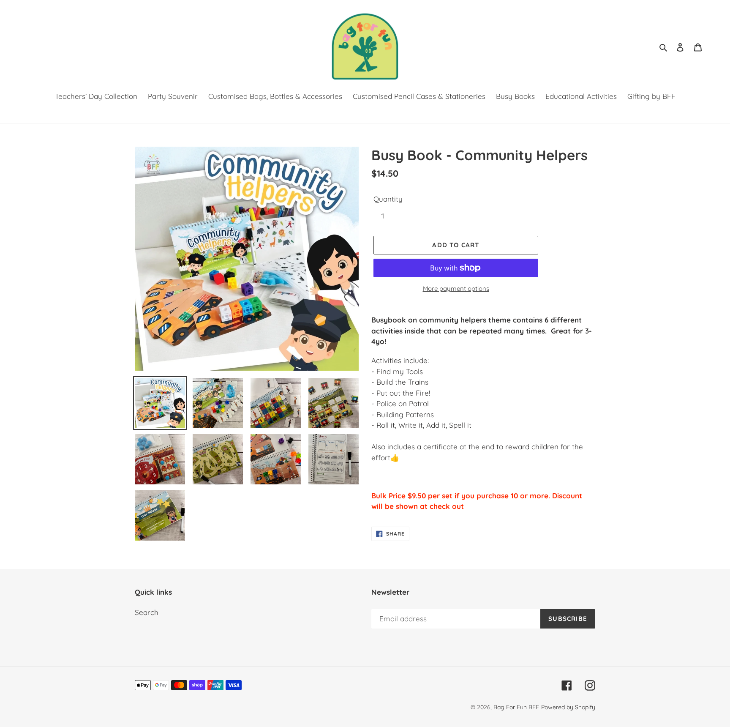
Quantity (388, 198)
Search (146, 612)
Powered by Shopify (568, 707)
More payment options (456, 288)
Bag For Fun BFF (516, 707)
